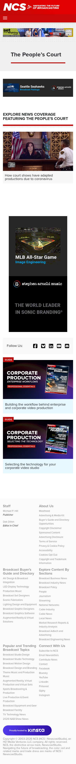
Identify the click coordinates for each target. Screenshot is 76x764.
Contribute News (48, 659)
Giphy (42, 691)
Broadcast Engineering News (54, 639)
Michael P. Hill (10, 511)
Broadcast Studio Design (16, 654)
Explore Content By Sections (54, 571)
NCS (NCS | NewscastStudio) (50, 739)
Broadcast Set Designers (16, 595)
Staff (7, 506)
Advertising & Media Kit (51, 515)
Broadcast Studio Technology (18, 659)
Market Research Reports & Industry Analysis (54, 624)
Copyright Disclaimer (50, 528)
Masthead (44, 511)
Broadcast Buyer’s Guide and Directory (18, 571)
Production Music (12, 591)
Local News (45, 618)
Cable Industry (47, 609)
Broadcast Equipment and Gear (20, 705)
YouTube (43, 677)
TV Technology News (14, 714)
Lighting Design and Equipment (20, 604)
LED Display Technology (16, 586)
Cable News (45, 614)
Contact (43, 664)
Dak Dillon (8, 522)
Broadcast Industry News (52, 583)
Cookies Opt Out (48, 555)
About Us (46, 506)
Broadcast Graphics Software (18, 613)
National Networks (49, 605)
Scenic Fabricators (13, 600)
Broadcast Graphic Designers (18, 609)
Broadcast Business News (53, 578)
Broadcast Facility (12, 710)
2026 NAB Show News (15, 719)
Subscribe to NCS (48, 651)
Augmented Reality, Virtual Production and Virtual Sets (18, 682)
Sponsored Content (49, 532)
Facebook (44, 668)
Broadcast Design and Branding (20, 668)
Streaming (44, 600)
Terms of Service (48, 541)
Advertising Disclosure (51, 537)
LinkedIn (43, 682)
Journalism (45, 596)
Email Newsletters (49, 655)
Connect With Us (52, 646)
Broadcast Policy (48, 587)
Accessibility (45, 550)
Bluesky (43, 673)
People (43, 591)
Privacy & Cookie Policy (51, 546)
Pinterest (44, 686)
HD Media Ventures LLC (17, 742)
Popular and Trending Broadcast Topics (19, 648)
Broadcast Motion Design (16, 663)
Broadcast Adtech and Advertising (51, 633)
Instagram (44, 695)
